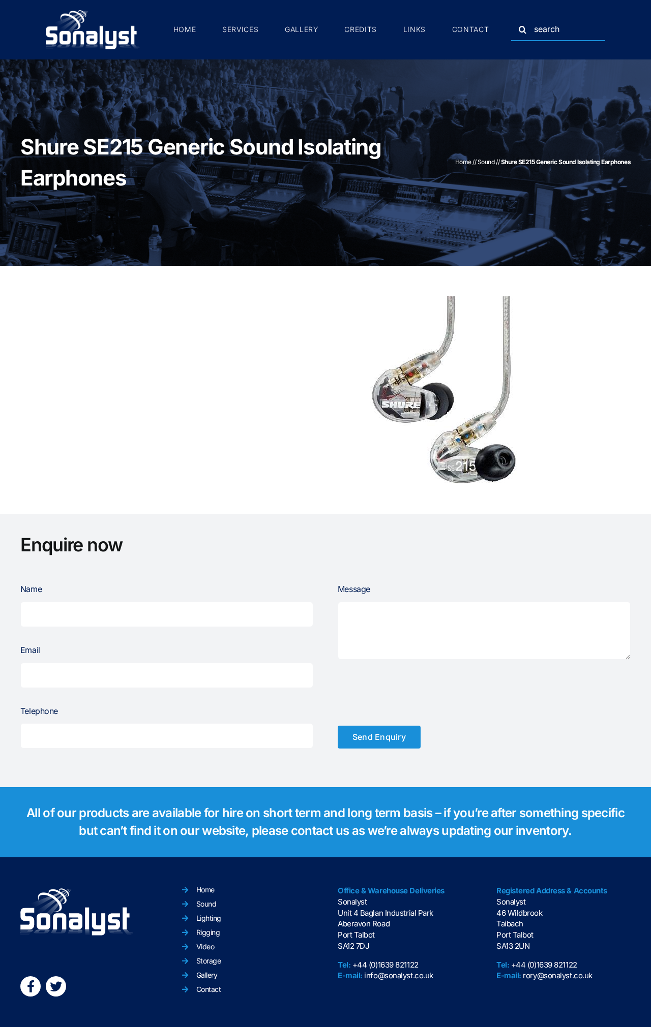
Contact (208, 989)
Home (463, 162)
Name (31, 589)
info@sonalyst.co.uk (398, 975)
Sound (486, 162)
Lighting (208, 918)
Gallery (207, 975)
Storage (208, 960)
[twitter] (56, 986)
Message (354, 589)
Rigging (208, 932)
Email (30, 650)
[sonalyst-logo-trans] (93, 14)
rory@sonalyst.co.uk (557, 975)
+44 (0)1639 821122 (385, 965)
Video (205, 946)
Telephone (39, 711)
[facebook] (30, 986)
